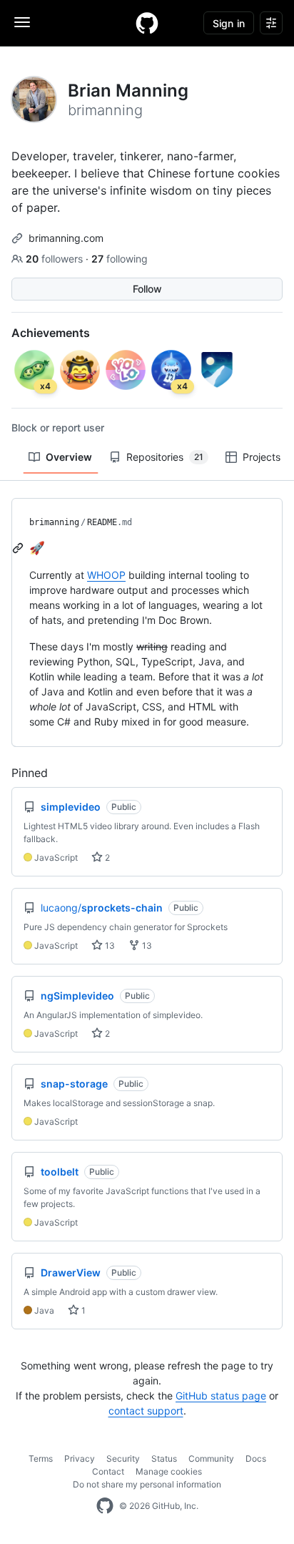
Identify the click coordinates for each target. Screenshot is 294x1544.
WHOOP (106, 575)
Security (123, 1458)
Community (211, 1458)
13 (109, 945)
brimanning (54, 522)
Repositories (164, 457)
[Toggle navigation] (22, 22)
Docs (255, 1458)
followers (56, 259)
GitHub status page (221, 1395)
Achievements (50, 333)
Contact (108, 1471)
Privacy (79, 1458)
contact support (145, 1410)
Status (164, 1458)
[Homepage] (147, 22)
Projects (261, 457)
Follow (147, 289)
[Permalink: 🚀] (19, 548)
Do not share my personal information (147, 1484)
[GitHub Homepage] (104, 1506)
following (119, 259)
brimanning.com (66, 238)
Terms (41, 1458)
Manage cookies (169, 1471)
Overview (69, 457)
